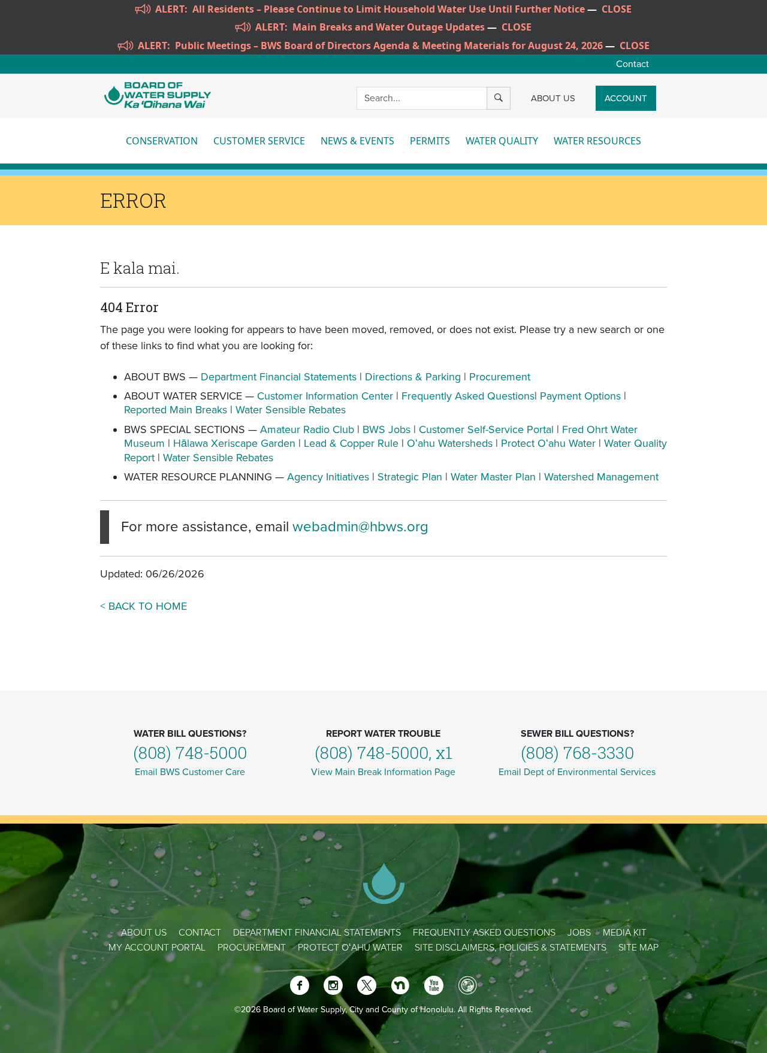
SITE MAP (638, 948)
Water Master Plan (493, 476)
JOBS (579, 933)
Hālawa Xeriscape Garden (234, 443)
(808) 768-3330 (577, 753)
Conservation (162, 140)
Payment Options (580, 396)
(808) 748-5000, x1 (383, 753)
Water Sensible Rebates (290, 409)
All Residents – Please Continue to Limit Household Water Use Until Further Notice (388, 9)
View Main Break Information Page (383, 772)
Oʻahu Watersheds (450, 443)
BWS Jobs (386, 429)
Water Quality (502, 140)
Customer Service (259, 140)
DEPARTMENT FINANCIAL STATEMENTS (317, 933)
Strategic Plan (410, 476)
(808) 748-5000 (190, 753)
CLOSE (617, 9)
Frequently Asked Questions (468, 396)
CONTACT (200, 933)
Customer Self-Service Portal (486, 429)
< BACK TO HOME (143, 606)
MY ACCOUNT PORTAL (157, 948)
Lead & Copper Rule (351, 443)
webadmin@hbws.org (360, 526)
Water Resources (597, 140)
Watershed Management (601, 476)
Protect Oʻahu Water (550, 443)
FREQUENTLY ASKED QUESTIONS (484, 933)
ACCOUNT (626, 98)
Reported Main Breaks (175, 409)
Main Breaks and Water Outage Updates (388, 27)
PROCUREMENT (252, 948)
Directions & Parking (413, 376)
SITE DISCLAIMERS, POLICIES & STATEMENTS (510, 948)
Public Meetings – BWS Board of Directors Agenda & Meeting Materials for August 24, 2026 (389, 45)
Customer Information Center (325, 396)
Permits (430, 140)
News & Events (357, 140)
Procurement (499, 376)
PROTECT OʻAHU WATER (350, 948)
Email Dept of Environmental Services (577, 772)
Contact (632, 64)
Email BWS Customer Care (190, 772)
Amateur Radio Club (307, 429)
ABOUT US (553, 98)
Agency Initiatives (328, 476)
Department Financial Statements (279, 376)
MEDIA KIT (625, 933)
